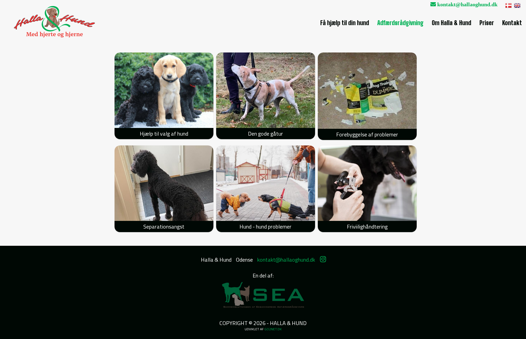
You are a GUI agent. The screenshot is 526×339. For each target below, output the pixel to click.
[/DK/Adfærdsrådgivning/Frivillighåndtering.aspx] (367, 183)
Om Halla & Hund (451, 23)
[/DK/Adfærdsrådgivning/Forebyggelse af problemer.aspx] (367, 90)
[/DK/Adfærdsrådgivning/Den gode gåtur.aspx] (265, 90)
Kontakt (512, 23)
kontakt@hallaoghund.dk (467, 4)
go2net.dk (273, 329)
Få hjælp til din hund (344, 23)
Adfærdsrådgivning (400, 23)
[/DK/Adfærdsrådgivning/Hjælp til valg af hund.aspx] (164, 90)
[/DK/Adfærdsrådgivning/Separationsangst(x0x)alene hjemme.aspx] (164, 183)
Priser (486, 23)
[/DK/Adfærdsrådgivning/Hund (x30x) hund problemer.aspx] (265, 183)
